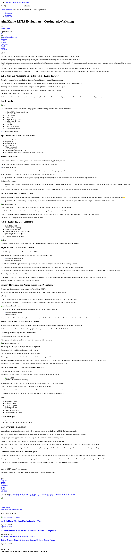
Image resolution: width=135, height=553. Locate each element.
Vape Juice (8, 15)
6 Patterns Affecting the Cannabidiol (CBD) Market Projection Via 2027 (30, 496)
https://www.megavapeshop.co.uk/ (11, 509)
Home (3, 10)
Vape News (8, 16)
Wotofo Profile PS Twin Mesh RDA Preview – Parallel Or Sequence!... (29, 530)
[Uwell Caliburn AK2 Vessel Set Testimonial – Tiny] (10, 517)
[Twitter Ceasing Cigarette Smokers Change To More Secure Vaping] (18, 536)
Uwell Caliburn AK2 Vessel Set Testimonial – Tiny (21, 521)
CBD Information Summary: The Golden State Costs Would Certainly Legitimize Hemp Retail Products (42, 494)
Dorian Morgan (5, 28)
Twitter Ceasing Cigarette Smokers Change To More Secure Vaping (28, 540)
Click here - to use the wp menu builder (17, 2)
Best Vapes (8, 10)
